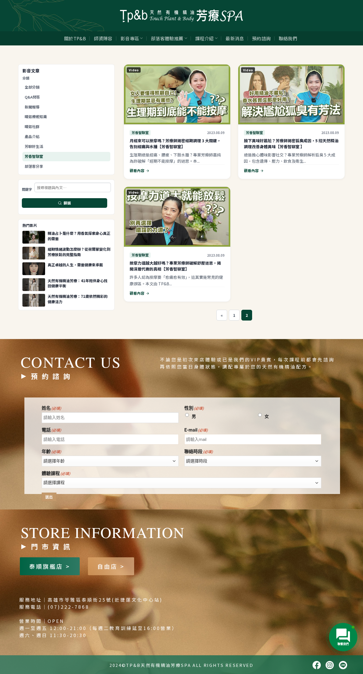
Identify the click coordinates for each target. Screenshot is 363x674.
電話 (51, 430)
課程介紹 (204, 38)
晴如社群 (32, 126)
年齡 (51, 451)
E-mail (196, 430)
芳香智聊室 (34, 156)
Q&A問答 (32, 97)
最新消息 (234, 38)
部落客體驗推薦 (167, 38)
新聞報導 (32, 107)
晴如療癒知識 (36, 116)
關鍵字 (27, 189)
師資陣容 (103, 38)
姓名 (51, 408)
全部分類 (32, 87)
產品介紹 (32, 136)
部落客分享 (34, 166)
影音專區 (130, 38)
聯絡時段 (198, 451)
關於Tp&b (75, 38)
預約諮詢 (261, 38)
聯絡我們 (288, 38)
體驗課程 (56, 473)
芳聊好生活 (34, 146)
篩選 (67, 203)
